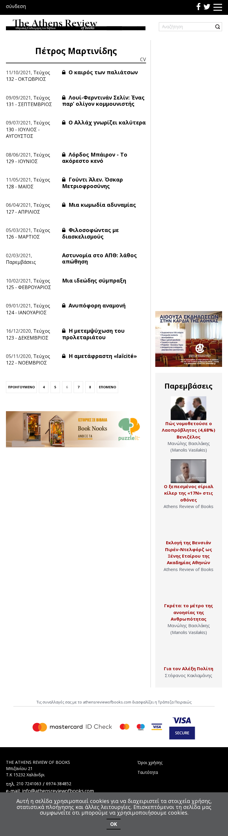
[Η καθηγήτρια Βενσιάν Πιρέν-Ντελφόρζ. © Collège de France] (188, 527)
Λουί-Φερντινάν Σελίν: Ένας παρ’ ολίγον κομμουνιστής (103, 101)
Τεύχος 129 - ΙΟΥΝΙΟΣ (28, 158)
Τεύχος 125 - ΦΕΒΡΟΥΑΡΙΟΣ (28, 284)
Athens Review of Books (188, 506)
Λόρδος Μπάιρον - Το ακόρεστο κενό (94, 158)
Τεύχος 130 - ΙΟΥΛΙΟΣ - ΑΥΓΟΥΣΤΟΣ (28, 129)
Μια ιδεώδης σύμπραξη (94, 280)
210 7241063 (28, 783)
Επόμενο (107, 387)
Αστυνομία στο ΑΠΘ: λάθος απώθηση (99, 258)
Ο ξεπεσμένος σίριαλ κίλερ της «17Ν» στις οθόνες (188, 493)
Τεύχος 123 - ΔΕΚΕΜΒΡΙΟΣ (28, 334)
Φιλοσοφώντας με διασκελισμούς (90, 233)
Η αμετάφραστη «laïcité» (102, 355)
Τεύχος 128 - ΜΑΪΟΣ (28, 183)
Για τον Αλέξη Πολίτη (188, 668)
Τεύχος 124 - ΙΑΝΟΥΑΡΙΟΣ (28, 309)
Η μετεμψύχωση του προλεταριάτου (93, 334)
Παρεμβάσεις (21, 262)
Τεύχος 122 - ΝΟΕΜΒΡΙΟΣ (28, 359)
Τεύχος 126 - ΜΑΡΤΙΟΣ (28, 233)
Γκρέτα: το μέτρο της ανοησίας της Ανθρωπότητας (188, 612)
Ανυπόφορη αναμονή (96, 305)
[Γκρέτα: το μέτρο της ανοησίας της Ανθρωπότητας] (188, 590)
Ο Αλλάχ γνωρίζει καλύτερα (106, 122)
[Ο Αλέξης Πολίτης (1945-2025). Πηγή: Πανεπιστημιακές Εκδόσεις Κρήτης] (188, 653)
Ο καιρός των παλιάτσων (102, 72)
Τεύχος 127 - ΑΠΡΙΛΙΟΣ (28, 208)
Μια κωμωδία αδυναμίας (101, 204)
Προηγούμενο (21, 387)
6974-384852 (58, 783)
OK (113, 824)
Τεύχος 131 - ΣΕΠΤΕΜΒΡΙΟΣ (29, 101)
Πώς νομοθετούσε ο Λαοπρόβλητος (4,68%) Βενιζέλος (188, 430)
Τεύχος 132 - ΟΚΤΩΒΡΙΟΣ (28, 75)
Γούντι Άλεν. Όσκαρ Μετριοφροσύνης (92, 183)
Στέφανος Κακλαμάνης (188, 675)
